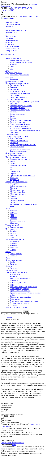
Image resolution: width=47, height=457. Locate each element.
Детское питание (16, 227)
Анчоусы (13, 276)
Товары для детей (12, 225)
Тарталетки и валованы (19, 126)
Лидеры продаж (11, 22)
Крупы (12, 161)
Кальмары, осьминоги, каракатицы (23, 287)
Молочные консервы (18, 194)
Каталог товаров (7, 54)
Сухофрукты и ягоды (13, 260)
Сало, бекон (14, 95)
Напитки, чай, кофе (13, 58)
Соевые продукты (17, 200)
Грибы (12, 262)
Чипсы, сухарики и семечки (16, 307)
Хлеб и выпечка (11, 134)
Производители (11, 40)
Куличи (13, 118)
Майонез (13, 188)
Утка (12, 237)
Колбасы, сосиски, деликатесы (17, 83)
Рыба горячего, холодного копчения (24, 301)
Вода (7, 71)
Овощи (8, 252)
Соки (12, 67)
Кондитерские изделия (14, 99)
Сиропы (13, 174)
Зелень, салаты (16, 254)
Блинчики (9, 77)
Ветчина (13, 87)
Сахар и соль (15, 171)
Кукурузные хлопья (17, 114)
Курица (13, 233)
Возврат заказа (11, 51)
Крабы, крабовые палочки (20, 291)
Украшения (14, 180)
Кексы (12, 116)
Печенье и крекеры (17, 122)
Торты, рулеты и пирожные (20, 128)
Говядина (13, 213)
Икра (12, 285)
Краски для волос (17, 155)
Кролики (13, 217)
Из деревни (14, 184)
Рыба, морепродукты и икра (16, 272)
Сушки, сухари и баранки (20, 124)
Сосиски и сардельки (18, 97)
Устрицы (13, 305)
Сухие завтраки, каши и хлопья (22, 176)
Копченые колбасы (17, 91)
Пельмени (14, 248)
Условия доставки (12, 48)
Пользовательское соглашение (12, 443)
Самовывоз (9, 44)
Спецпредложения (12, 24)
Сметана (13, 198)
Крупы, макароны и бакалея (16, 157)
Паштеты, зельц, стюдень (20, 93)
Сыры (12, 202)
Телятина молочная (17, 221)
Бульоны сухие (16, 139)
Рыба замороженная (18, 283)
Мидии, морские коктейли (20, 297)
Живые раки (15, 274)
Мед (11, 167)
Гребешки (14, 280)
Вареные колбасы (17, 85)
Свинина (13, 219)
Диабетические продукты (20, 110)
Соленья (13, 256)
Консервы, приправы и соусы (17, 136)
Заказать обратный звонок (15, 30)
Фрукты (8, 266)
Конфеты (13, 112)
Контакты (9, 38)
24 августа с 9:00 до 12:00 (28, 16)
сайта (14, 445)
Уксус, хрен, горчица (18, 151)
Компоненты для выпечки (20, 159)
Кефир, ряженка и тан (18, 186)
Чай (11, 69)
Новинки (9, 26)
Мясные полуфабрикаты (15, 239)
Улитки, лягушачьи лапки (20, 303)
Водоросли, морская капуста (21, 278)
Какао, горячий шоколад (19, 60)
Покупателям (10, 36)
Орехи (7, 258)
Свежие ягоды (11, 270)
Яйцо (12, 206)
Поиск (26, 311)
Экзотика (13, 268)
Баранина (13, 211)
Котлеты (13, 245)
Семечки (13, 264)
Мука (12, 169)
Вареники (14, 79)
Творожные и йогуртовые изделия (23, 204)
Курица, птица (11, 229)
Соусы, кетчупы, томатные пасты (23, 145)
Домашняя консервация (19, 141)
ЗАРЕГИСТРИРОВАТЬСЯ (21, 8)
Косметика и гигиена (13, 153)
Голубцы (13, 243)
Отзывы (8, 42)
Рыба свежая (15, 299)
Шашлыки (14, 223)
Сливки (13, 196)
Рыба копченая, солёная (19, 289)
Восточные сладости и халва (21, 106)
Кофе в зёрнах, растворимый (21, 62)
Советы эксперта (12, 46)
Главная (8, 317)
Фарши (13, 250)
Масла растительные (18, 165)
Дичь (12, 215)
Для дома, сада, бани (13, 73)
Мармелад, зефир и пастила (20, 120)
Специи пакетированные (20, 149)
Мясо (7, 208)
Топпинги (14, 178)
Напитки (13, 64)
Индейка (13, 231)
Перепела (13, 235)
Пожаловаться (11, 32)
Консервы (14, 143)
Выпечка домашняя (17, 108)
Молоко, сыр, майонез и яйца (16, 182)
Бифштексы (14, 241)
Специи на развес (17, 147)
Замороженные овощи (14, 81)
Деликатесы (14, 89)
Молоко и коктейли (17, 192)
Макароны (14, 163)
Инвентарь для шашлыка (19, 75)
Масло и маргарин (17, 190)
